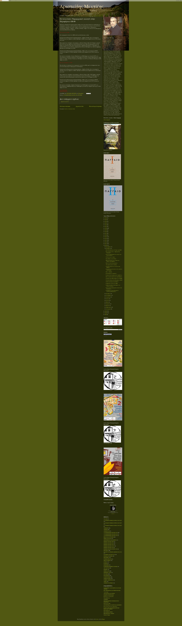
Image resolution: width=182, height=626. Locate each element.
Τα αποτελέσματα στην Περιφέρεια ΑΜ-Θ (114, 280)
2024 (106, 221)
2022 (106, 224)
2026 (106, 217)
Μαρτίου (108, 305)
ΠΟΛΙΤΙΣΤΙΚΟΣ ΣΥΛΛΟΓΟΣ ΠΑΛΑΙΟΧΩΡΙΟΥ (113, 605)
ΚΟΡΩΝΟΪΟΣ (106, 565)
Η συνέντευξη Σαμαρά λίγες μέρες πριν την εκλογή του (113, 255)
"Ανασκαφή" (106, 592)
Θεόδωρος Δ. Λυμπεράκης (109, 596)
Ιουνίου (107, 300)
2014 (106, 238)
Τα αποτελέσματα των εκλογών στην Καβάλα (113, 267)
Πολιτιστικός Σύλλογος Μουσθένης (110, 606)
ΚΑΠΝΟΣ (105, 563)
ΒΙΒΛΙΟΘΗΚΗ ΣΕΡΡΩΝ (108, 612)
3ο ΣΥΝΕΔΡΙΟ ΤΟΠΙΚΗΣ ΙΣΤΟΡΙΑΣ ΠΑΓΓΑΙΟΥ (113, 525)
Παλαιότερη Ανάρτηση (95, 106)
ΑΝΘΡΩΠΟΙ (106, 528)
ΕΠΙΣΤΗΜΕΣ (106, 557)
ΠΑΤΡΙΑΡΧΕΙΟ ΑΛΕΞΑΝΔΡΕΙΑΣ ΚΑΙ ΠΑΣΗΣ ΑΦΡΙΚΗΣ (112, 588)
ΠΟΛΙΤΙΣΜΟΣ (106, 575)
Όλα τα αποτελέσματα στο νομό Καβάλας (114, 276)
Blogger (103, 619)
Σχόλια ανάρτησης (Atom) (70, 108)
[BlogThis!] (87, 93)
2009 (106, 311)
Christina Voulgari (107, 615)
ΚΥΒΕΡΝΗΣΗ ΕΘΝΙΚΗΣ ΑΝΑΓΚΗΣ (110, 566)
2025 (106, 219)
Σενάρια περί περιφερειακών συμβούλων (114, 275)
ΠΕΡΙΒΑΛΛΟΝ (106, 571)
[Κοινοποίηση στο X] (88, 93)
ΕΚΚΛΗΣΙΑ (106, 550)
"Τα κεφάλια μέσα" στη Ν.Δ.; (111, 264)
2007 (106, 314)
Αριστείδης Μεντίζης (82, 6)
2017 (106, 233)
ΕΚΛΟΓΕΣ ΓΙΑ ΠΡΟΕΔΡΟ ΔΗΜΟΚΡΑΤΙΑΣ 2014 (113, 552)
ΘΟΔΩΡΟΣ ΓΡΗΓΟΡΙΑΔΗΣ (109, 595)
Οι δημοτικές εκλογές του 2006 (111, 283)
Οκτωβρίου (108, 293)
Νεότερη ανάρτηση (65, 106)
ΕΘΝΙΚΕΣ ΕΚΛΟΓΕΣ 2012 (109, 543)
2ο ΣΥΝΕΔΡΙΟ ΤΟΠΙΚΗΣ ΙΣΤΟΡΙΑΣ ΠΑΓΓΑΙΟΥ (113, 523)
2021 (106, 226)
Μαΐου (107, 302)
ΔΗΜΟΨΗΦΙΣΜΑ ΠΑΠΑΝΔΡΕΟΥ (110, 540)
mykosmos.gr (112, 513)
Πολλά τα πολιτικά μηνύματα (111, 263)
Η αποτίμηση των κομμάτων (111, 273)
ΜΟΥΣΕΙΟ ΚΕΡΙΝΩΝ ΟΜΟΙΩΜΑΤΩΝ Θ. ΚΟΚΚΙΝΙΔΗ (111, 601)
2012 (106, 241)
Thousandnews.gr (107, 598)
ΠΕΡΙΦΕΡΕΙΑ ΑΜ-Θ (107, 572)
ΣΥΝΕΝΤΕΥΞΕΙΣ (107, 577)
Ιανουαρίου (108, 309)
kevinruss (97, 619)
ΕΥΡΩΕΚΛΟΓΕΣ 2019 (108, 559)
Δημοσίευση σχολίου (65, 101)
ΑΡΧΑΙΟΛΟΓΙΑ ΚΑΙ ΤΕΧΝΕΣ (109, 593)
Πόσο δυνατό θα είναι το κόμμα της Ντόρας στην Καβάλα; (112, 261)
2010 (106, 245)
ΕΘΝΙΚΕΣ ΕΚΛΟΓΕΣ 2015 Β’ (109, 546)
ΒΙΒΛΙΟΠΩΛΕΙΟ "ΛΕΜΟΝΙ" (109, 613)
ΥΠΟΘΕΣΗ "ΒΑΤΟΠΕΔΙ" (108, 583)
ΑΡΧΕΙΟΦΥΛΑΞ (107, 531)
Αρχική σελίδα (80, 106)
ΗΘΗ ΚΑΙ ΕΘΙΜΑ (107, 560)
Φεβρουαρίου (108, 307)
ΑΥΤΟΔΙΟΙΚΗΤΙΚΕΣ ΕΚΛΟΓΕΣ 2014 (111, 534)
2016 (106, 235)
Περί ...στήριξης (109, 271)
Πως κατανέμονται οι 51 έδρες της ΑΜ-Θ (113, 250)
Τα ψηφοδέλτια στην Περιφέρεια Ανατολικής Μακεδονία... (112, 291)
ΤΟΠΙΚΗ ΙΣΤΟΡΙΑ (107, 578)
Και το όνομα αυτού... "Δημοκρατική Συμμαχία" (113, 252)
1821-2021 (105, 519)
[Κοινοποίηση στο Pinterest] (90, 93)
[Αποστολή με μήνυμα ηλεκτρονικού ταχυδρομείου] (86, 93)
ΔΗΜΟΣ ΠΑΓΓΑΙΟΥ (107, 538)
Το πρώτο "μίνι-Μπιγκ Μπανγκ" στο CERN (114, 278)
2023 (106, 223)
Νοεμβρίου (108, 248)
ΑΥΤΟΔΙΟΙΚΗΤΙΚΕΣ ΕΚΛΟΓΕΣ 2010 (70, 95)
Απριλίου (108, 303)
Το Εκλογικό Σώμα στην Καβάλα (112, 281)
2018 (106, 231)
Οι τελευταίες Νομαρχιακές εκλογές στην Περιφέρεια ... (114, 288)
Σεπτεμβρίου (108, 295)
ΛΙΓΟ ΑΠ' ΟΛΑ (106, 568)
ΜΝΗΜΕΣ (105, 569)
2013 (106, 240)
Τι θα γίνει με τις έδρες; (110, 257)
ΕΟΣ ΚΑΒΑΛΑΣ (107, 610)
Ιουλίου (107, 298)
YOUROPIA (106, 599)
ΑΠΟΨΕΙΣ (105, 529)
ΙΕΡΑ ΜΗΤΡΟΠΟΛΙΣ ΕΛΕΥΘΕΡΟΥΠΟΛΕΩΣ (112, 590)
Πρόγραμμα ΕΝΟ (107, 603)
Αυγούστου (108, 297)
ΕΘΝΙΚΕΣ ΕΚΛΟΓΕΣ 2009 (109, 541)
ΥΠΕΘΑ (105, 581)
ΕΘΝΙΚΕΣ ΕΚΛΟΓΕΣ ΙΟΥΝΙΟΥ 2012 (110, 549)
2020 (106, 228)
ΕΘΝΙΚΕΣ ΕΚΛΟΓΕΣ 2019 (109, 547)
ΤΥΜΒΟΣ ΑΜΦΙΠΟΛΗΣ (108, 580)
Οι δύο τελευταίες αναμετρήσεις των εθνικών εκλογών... (113, 286)
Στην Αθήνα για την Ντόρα (111, 258)
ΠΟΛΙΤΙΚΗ (80, 95)
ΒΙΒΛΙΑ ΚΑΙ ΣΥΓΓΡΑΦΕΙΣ (109, 537)
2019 (106, 229)
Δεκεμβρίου (108, 246)
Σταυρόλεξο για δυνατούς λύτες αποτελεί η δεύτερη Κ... (114, 269)
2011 (106, 243)
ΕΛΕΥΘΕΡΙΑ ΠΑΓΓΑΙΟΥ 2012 (109, 554)
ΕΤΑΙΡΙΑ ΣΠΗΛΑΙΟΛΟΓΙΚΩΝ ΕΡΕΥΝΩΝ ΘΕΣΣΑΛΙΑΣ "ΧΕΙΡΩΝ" (111, 608)
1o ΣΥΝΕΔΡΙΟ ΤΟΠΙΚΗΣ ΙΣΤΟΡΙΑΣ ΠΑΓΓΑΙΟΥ (113, 520)
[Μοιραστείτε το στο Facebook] (89, 93)
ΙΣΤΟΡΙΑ (105, 562)
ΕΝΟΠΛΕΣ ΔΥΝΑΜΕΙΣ (108, 556)
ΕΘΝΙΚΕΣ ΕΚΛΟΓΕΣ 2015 (109, 544)
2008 (106, 312)
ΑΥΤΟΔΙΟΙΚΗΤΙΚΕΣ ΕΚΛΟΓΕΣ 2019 (111, 535)
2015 (106, 236)
